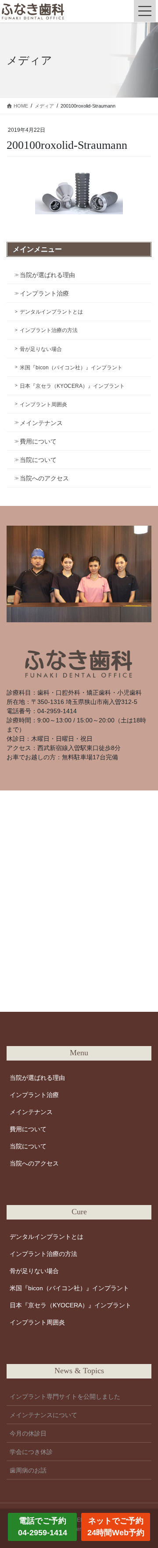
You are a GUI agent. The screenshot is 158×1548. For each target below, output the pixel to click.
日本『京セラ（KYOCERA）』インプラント (72, 386)
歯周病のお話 (28, 1470)
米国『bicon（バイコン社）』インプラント (71, 367)
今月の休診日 (28, 1433)
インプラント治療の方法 (49, 330)
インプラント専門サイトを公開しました (65, 1396)
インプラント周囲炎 (43, 404)
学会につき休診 (31, 1451)
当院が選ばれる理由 (47, 274)
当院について (38, 459)
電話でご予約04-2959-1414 (42, 1526)
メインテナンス (41, 422)
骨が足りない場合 (41, 349)
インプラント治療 (44, 293)
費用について (38, 441)
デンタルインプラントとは (51, 312)
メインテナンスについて (43, 1414)
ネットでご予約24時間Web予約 (115, 1526)
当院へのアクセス (44, 478)
